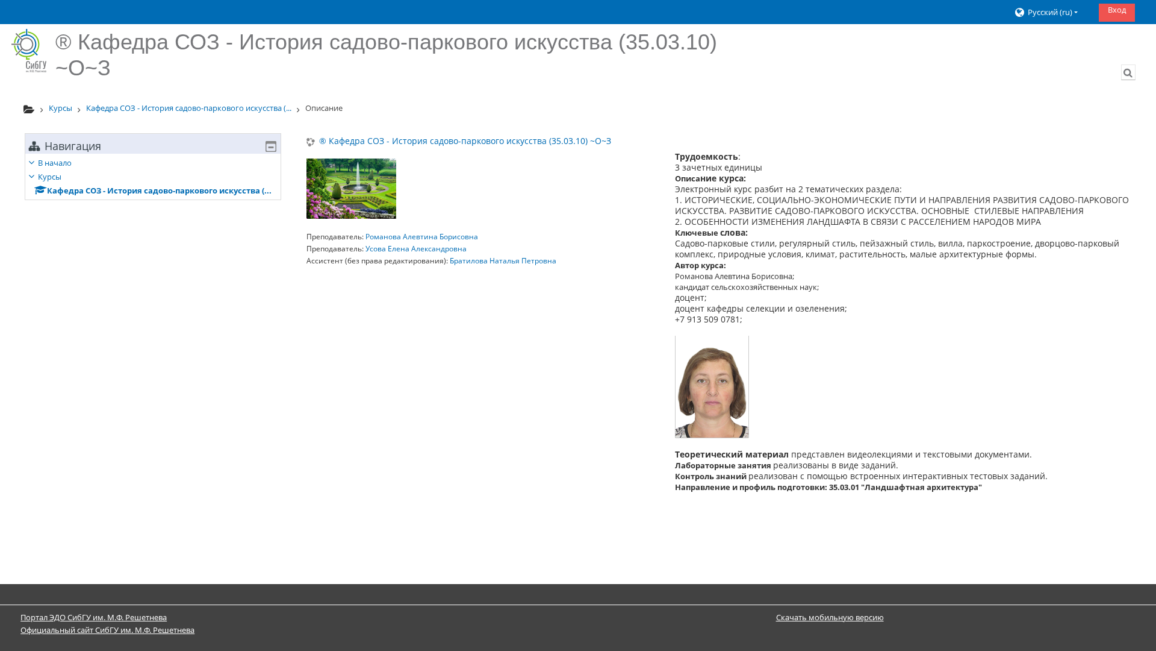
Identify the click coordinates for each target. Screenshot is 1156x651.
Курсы (49, 176)
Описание (324, 107)
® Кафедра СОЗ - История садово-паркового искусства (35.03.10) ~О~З (465, 141)
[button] (1052, 12)
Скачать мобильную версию (830, 617)
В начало (55, 162)
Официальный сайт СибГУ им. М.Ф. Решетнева (107, 629)
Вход (1117, 9)
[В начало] (28, 50)
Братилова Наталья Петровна (503, 260)
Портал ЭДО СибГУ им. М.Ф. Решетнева (93, 617)
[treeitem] (153, 177)
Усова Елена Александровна (416, 248)
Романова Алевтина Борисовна (421, 236)
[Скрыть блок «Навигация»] (271, 146)
